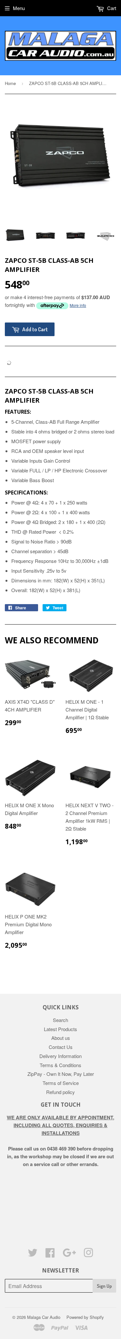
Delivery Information (60, 1056)
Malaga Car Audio (43, 1317)
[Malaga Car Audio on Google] (69, 1254)
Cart (111, 8)
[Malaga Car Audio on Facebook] (50, 1254)
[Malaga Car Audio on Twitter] (32, 1254)
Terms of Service (61, 1082)
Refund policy (60, 1092)
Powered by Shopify (85, 1317)
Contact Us (61, 1046)
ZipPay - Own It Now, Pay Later (60, 1073)
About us (60, 1037)
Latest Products (60, 1029)
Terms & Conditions (60, 1065)
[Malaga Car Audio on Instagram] (88, 1254)
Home (10, 83)
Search (60, 1019)
